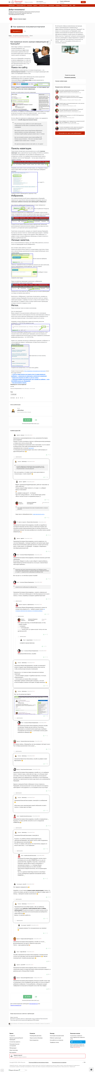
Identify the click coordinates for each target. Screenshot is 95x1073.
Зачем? (37, 423)
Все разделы (13, 1052)
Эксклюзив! (51, 5)
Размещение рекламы (35, 1035)
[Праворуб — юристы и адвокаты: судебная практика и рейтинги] (16, 2)
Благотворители (34, 1040)
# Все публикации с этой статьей (28, 388)
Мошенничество (16, 388)
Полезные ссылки (75, 1033)
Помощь (52, 1033)
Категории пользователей (57, 1035)
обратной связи (77, 1047)
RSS (84, 1062)
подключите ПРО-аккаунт (33, 1020)
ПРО (70, 5)
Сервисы (58, 5)
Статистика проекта (15, 1041)
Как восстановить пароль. (19, 382)
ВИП (74, 5)
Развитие (32, 1033)
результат (31, 448)
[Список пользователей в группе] (25, 31)
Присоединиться (16, 31)
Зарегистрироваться (15, 1005)
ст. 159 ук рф (13, 394)
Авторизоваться (33, 1003)
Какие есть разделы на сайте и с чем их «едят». (25, 377)
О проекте (12, 1035)
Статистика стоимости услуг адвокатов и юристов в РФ (77, 1037)
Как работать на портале (56, 1040)
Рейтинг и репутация (55, 1038)
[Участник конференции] (17, 522)
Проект (11, 1033)
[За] (46, 455)
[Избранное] (51, 40)
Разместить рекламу (70, 75)
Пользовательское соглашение (14, 1044)
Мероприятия (64, 5)
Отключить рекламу (70, 77)
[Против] (50, 455)
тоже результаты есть (38, 514)
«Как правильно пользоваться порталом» (35, 371)
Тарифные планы (54, 1042)
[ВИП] (14, 522)
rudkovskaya (20, 410)
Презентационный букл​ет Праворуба (16, 1038)
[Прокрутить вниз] (91, 1069)
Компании (29, 5)
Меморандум (13, 1048)
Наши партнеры (14, 1050)
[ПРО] (17, 503)
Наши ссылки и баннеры (36, 1038)
